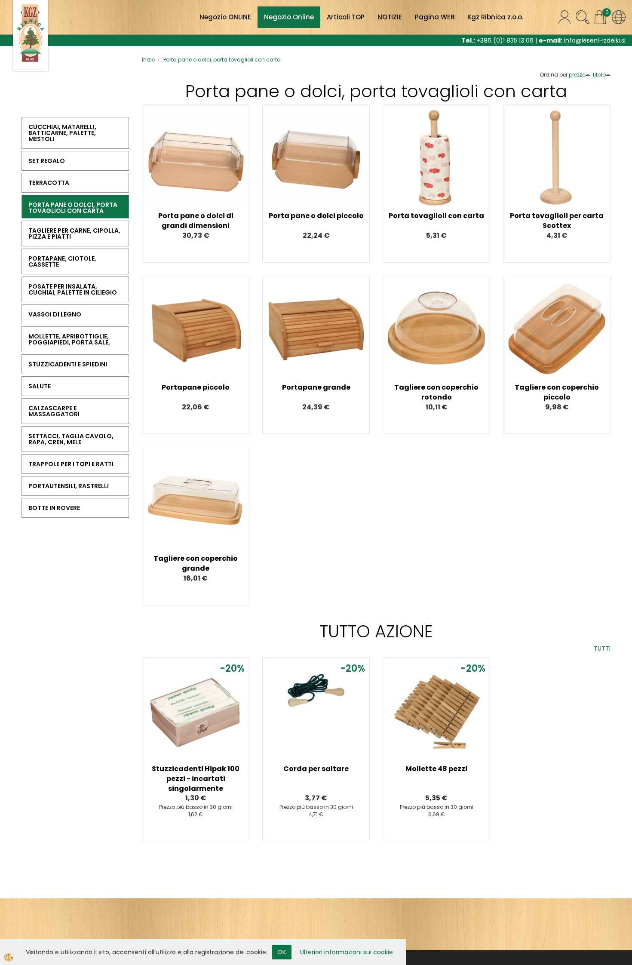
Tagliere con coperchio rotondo (436, 392)
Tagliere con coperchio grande (195, 563)
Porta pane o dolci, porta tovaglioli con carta (222, 59)
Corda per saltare (316, 769)
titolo (599, 74)
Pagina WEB (434, 17)
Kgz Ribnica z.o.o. (495, 17)
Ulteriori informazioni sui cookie (346, 952)
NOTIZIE (389, 17)
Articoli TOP (346, 17)
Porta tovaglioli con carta (436, 216)
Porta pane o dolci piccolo (316, 216)
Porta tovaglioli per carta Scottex (557, 220)
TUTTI (602, 648)
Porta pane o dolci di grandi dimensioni (195, 220)
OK (281, 952)
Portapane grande (316, 387)
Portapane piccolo (196, 387)
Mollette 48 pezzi (436, 769)
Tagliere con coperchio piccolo (557, 392)
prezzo (577, 74)
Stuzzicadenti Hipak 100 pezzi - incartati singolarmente (195, 778)
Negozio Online (289, 17)
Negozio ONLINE (225, 17)
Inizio (148, 59)
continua (195, 160)
